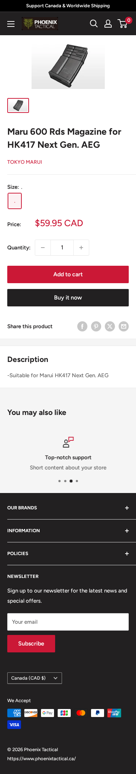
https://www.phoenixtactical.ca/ (41, 758)
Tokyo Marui (24, 162)
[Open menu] (11, 24)
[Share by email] (124, 326)
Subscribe (31, 643)
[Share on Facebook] (82, 326)
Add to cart (68, 274)
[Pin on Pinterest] (96, 326)
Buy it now (68, 297)
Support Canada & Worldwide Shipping (68, 5)
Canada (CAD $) (28, 678)
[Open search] (94, 24)
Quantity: (18, 247)
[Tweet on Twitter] (110, 326)
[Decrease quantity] (42, 247)
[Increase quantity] (81, 247)
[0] (122, 23)
